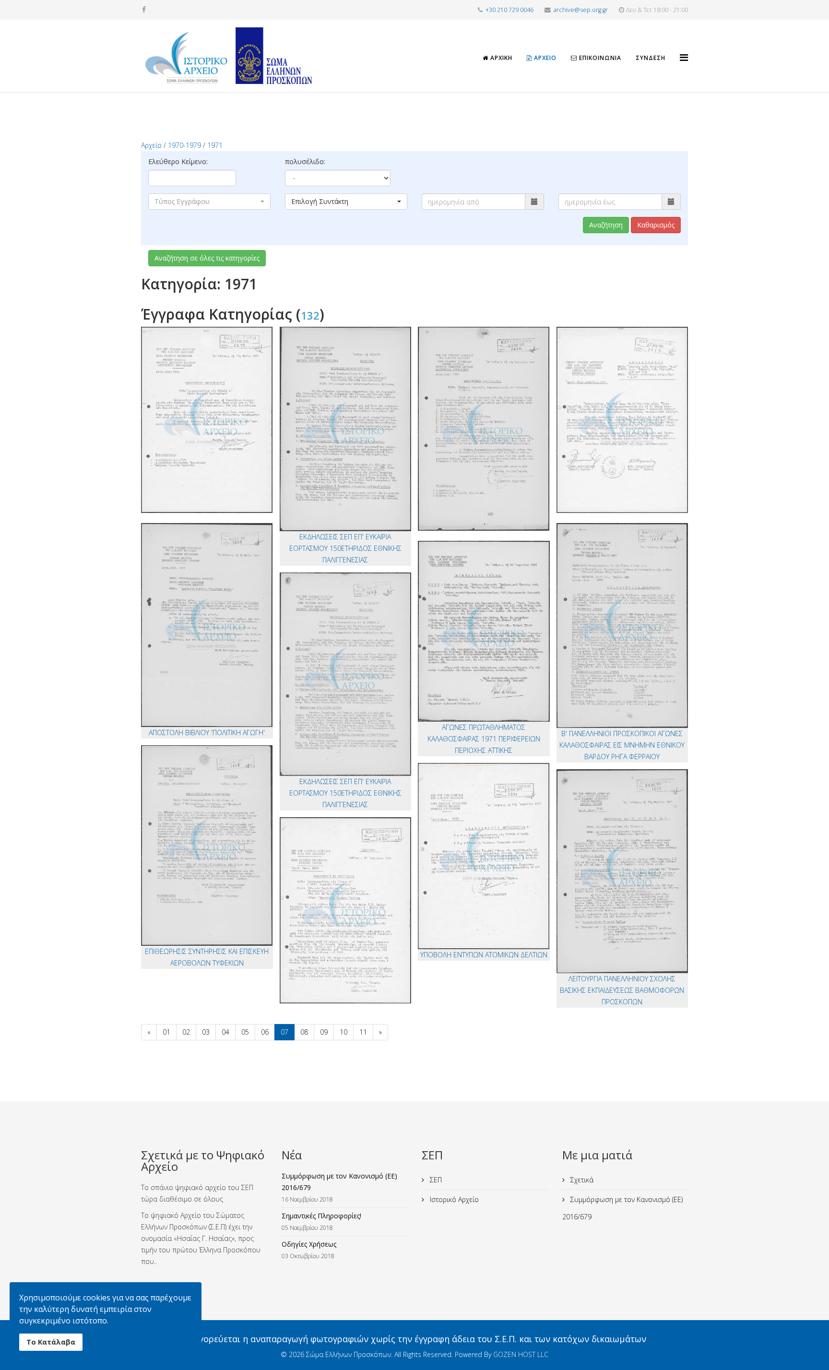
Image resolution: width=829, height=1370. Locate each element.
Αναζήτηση (606, 224)
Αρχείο (544, 58)
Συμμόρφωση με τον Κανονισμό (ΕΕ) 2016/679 (622, 1208)
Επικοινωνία (599, 58)
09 (324, 1031)
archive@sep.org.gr (581, 10)
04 (225, 1031)
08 (304, 1031)
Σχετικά (580, 1179)
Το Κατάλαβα (50, 1341)
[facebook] (144, 9)
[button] (209, 201)
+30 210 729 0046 (509, 10)
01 (166, 1031)
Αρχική (500, 58)
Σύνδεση (650, 58)
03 (206, 1031)
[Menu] (684, 49)
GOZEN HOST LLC (520, 1354)
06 (265, 1031)
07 (284, 1031)
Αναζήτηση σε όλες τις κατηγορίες (207, 257)
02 (186, 1031)
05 (245, 1031)
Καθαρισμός (656, 224)
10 (343, 1031)
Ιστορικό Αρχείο (453, 1199)
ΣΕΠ (435, 1179)
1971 (215, 145)
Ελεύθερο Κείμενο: (178, 161)
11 (363, 1031)
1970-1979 (184, 145)
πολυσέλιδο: (305, 161)
